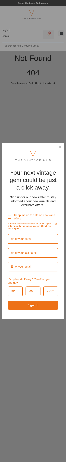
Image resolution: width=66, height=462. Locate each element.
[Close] (59, 147)
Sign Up (33, 305)
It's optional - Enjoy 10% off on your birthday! (29, 281)
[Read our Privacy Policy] (56, 224)
